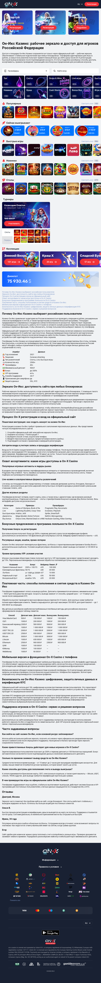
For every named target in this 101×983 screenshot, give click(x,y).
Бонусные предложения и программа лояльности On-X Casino (28, 300)
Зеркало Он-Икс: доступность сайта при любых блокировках (28, 294)
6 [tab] (54, 32)
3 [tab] (51, 32)
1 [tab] (47, 32)
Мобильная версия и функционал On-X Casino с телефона (26, 305)
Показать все (15, 900)
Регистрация (92, 4)
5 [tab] (53, 32)
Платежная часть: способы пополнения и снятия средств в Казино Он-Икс (34, 302)
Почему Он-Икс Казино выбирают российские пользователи (28, 292)
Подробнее (82, 28)
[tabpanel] (17, 23)
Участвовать (14, 223)
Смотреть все (89, 103)
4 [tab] (52, 32)
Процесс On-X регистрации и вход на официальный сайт (26, 296)
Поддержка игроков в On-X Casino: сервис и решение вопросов (29, 309)
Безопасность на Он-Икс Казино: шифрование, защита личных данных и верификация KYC (41, 307)
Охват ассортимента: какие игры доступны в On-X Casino (26, 298)
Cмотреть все (89, 141)
